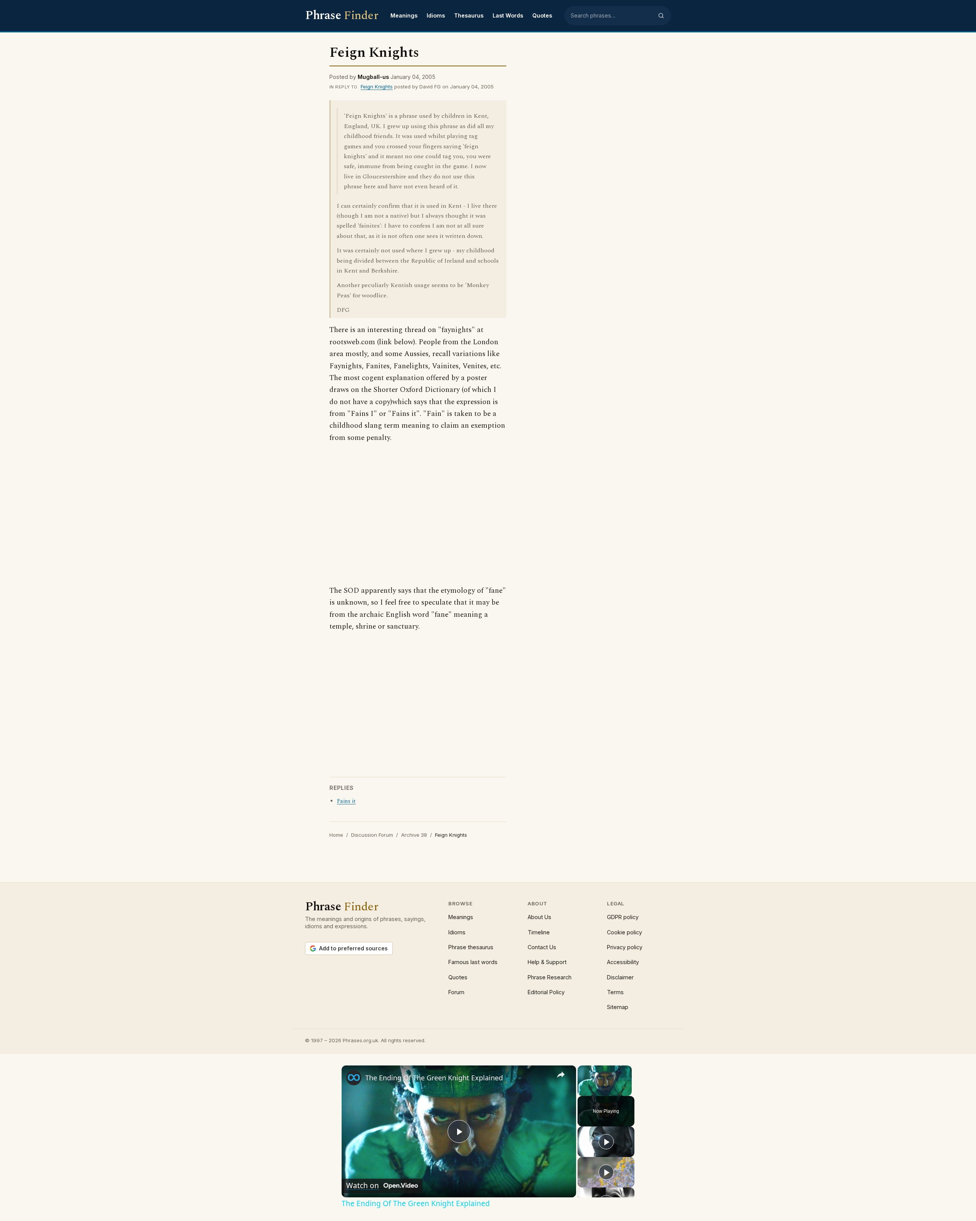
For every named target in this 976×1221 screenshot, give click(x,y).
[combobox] (612, 15)
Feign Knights (377, 86)
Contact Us (542, 947)
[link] (353, 1077)
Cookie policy (624, 932)
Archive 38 (414, 835)
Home (336, 835)
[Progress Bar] (605, 1086)
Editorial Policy (546, 992)
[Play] (582, 1091)
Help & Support (547, 962)
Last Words (508, 15)
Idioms (436, 15)
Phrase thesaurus (470, 947)
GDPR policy (623, 917)
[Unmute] (591, 1091)
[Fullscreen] (627, 1091)
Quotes (542, 15)
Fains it (346, 801)
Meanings (403, 15)
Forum (456, 992)
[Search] (661, 16)
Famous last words (473, 962)
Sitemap (617, 1007)
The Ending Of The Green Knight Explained (434, 1077)
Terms (615, 992)
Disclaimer (620, 977)
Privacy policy (624, 947)
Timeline (539, 932)
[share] (561, 1074)
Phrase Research (549, 977)
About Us (539, 917)
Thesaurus (468, 15)
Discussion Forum (372, 835)
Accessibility (623, 962)
